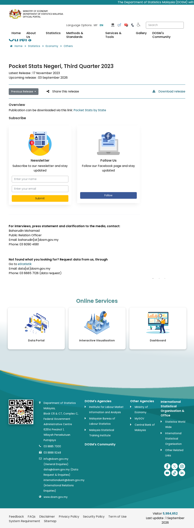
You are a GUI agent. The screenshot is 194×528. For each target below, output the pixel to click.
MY (95, 25)
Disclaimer (47, 516)
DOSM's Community (161, 35)
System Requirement (24, 521)
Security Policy (94, 516)
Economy (52, 46)
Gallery (141, 33)
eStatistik (25, 264)
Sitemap (50, 521)
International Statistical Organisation (173, 439)
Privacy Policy (69, 516)
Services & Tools (113, 35)
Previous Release (22, 91)
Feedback (16, 516)
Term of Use (117, 516)
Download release (170, 91)
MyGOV (139, 418)
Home (16, 33)
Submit (40, 198)
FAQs (31, 516)
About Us (31, 35)
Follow (108, 195)
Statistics (53, 33)
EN (101, 25)
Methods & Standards (74, 35)
